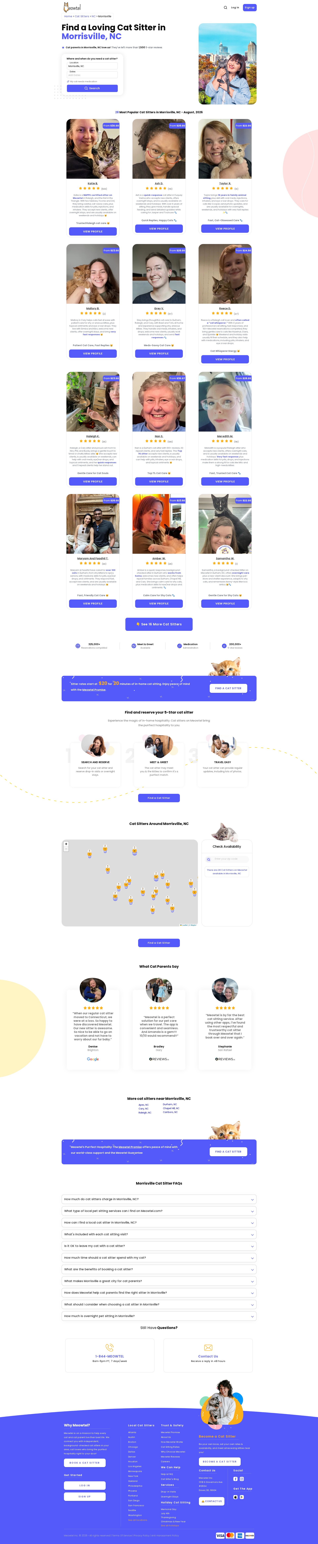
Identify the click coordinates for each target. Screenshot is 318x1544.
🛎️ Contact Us (212, 1501)
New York (133, 1476)
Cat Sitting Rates (170, 1447)
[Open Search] (225, 7)
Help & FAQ (167, 1474)
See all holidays (170, 1525)
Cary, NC (144, 1108)
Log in (235, 7)
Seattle (132, 1510)
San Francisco (136, 1505)
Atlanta (132, 1432)
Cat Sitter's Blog (170, 1479)
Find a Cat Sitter (159, 798)
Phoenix (132, 1490)
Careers (165, 1461)
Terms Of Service (122, 1535)
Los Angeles (135, 1466)
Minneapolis (135, 1471)
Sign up (250, 7)
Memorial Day (169, 1509)
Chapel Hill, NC (171, 1108)
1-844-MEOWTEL (110, 1358)
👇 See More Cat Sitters (159, 624)
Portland (133, 1495)
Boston (132, 1442)
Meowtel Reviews (170, 1456)
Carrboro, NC (170, 1112)
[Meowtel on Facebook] (235, 1479)
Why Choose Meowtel (173, 1451)
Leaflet (184, 925)
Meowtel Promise (94, 690)
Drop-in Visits (168, 1491)
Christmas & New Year (173, 1521)
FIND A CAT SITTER (228, 688)
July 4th (165, 1513)
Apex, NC (144, 1104)
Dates (73, 71)
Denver (132, 1456)
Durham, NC (170, 1104)
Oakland (133, 1481)
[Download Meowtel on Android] (242, 1497)
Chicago (133, 1447)
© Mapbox (193, 925)
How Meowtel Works (172, 1442)
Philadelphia (135, 1485)
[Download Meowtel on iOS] (235, 1497)
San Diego (134, 1500)
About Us (166, 1437)
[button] (167, 900)
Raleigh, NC (145, 1112)
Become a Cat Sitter (220, 1461)
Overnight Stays (170, 1496)
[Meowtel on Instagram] (242, 1479)
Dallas (131, 1451)
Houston (133, 1461)
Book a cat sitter (85, 1462)
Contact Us (208, 1358)
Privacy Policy (142, 1535)
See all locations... (138, 1520)
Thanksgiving (168, 1517)
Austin (131, 1437)
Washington (135, 1515)
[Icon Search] (209, 859)
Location (74, 62)
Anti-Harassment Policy (165, 1535)
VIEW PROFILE (93, 231)
